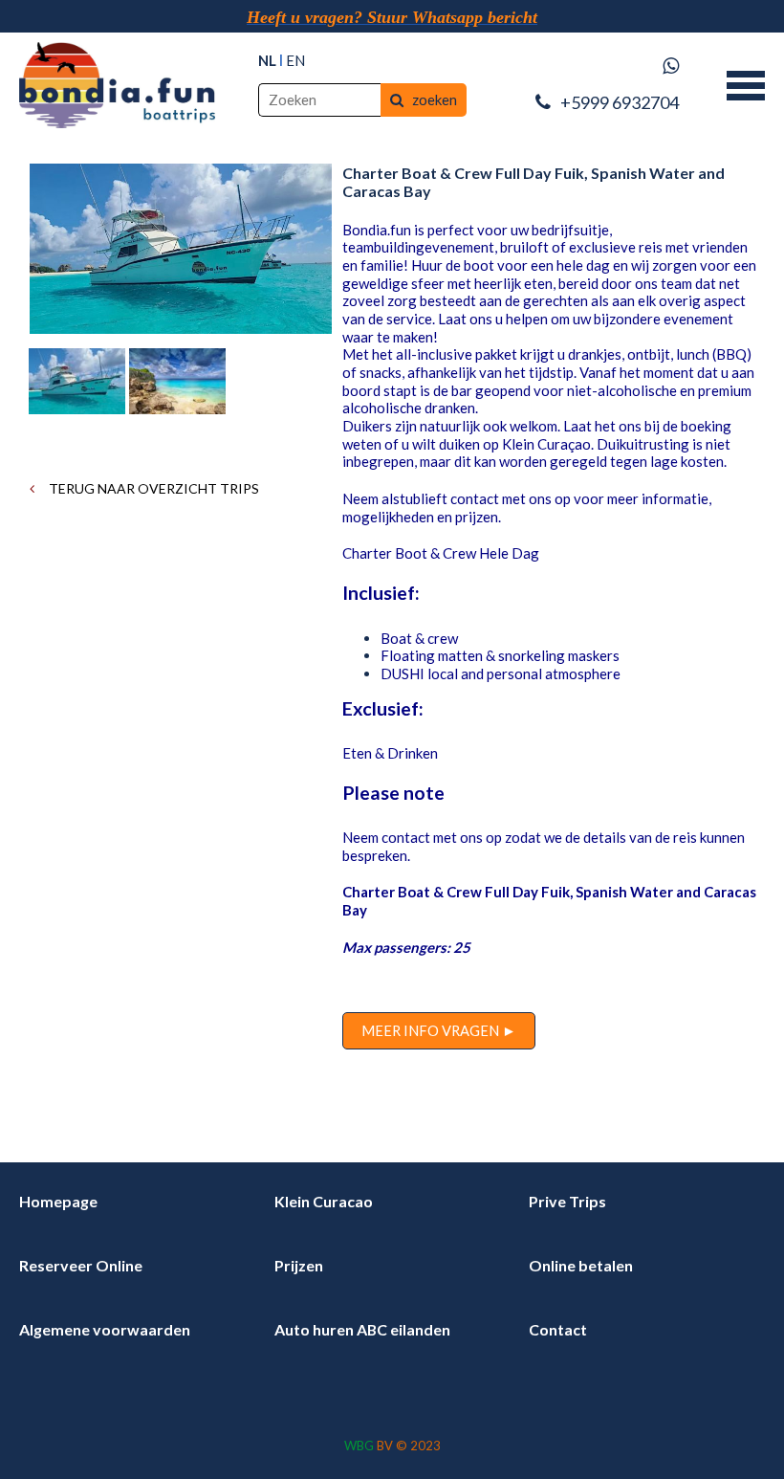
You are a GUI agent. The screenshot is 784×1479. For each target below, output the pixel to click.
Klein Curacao (323, 1201)
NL (267, 60)
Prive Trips (567, 1201)
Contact (558, 1329)
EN (295, 60)
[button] (746, 83)
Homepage (58, 1201)
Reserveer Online (80, 1265)
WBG (359, 1445)
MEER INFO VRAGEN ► (438, 1030)
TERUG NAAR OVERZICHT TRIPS (152, 488)
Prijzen (298, 1265)
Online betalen (581, 1265)
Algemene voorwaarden (104, 1329)
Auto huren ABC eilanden (362, 1329)
